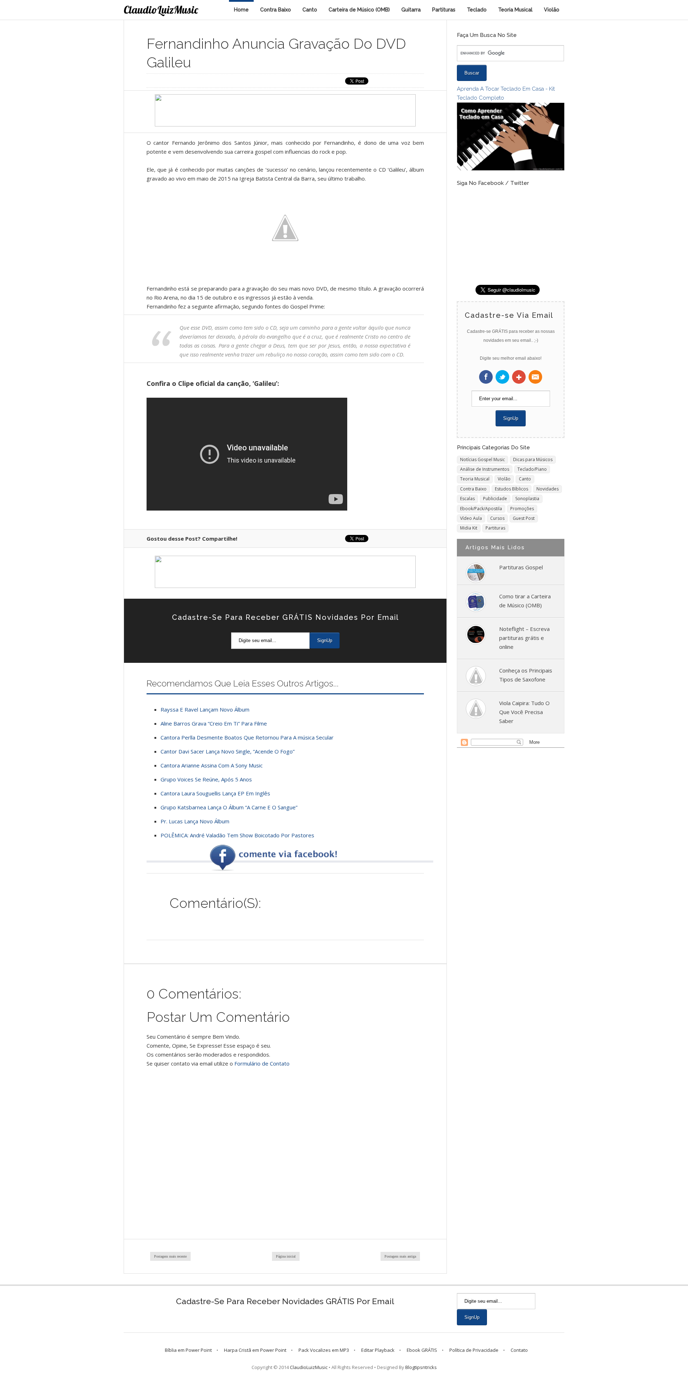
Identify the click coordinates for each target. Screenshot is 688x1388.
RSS (535, 377)
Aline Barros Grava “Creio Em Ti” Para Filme (214, 723)
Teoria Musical (515, 10)
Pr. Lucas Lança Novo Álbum (195, 821)
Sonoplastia (527, 499)
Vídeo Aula (471, 518)
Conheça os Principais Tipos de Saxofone (525, 675)
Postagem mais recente (170, 1256)
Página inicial (286, 1256)
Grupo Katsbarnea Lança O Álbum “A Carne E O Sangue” (229, 807)
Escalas (467, 499)
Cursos (497, 518)
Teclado (477, 10)
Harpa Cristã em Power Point (255, 1350)
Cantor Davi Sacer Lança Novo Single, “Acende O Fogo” (228, 751)
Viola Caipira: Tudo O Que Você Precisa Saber (524, 711)
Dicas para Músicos (533, 459)
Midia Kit (468, 528)
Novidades (547, 489)
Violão (551, 10)
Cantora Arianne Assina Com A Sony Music (212, 765)
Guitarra (411, 10)
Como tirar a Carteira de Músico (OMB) (525, 601)
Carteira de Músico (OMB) (359, 10)
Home (241, 10)
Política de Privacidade (473, 1350)
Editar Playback (378, 1350)
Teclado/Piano (532, 469)
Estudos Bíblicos (511, 489)
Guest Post (524, 518)
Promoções (522, 509)
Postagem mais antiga (400, 1256)
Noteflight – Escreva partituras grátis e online (524, 637)
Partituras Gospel (521, 567)
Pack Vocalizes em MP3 (323, 1350)
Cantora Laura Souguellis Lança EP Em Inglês (215, 793)
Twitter (502, 377)
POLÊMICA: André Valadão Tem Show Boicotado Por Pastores (237, 835)
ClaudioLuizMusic (161, 9)
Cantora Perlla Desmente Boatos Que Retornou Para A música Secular (247, 737)
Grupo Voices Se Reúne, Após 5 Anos (206, 779)
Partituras (443, 10)
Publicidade (495, 499)
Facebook (486, 377)
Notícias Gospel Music (482, 459)
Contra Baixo (275, 10)
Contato (519, 1350)
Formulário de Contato (262, 1063)
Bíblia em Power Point (188, 1350)
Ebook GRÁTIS (422, 1350)
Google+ (519, 377)
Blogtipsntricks (421, 1367)
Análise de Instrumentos (484, 469)
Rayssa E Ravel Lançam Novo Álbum (205, 709)
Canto (309, 10)
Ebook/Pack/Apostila (481, 509)
